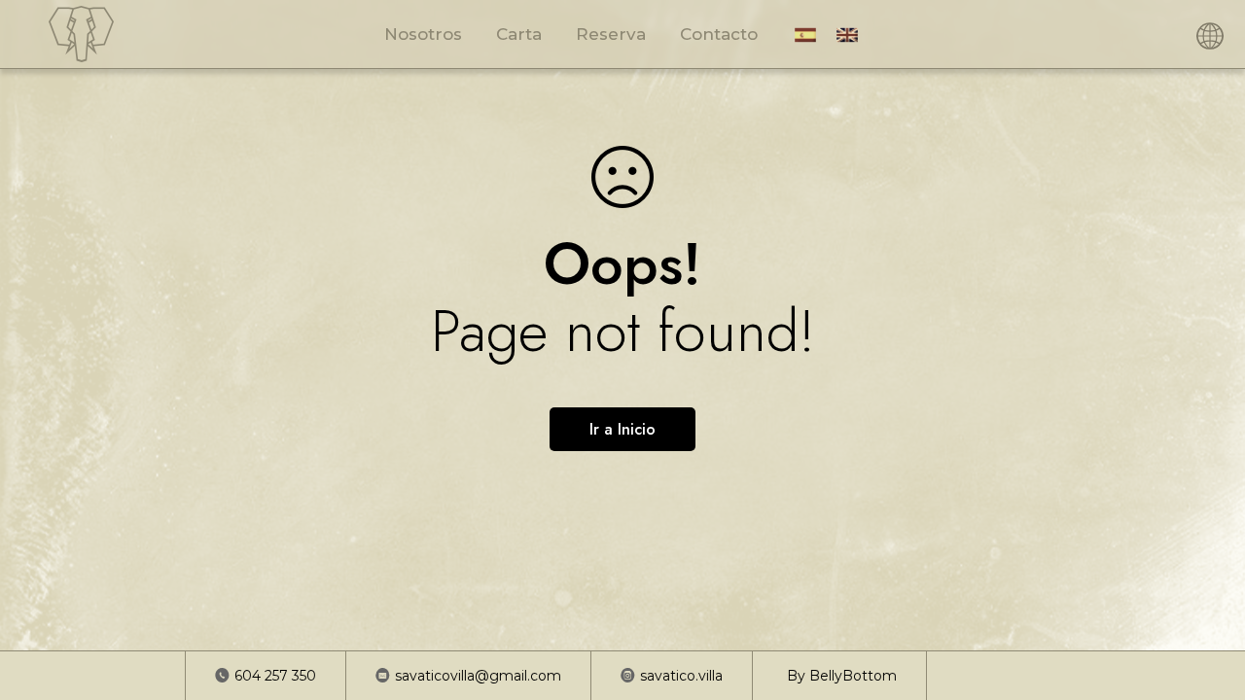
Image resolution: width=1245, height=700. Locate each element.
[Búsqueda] (1185, 34)
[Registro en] (1137, 34)
